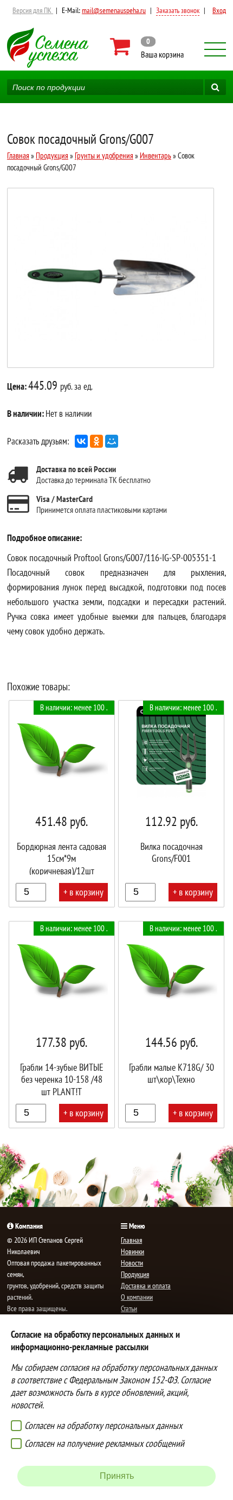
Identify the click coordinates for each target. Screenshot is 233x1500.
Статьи (129, 1308)
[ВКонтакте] (81, 441)
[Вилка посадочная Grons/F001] (171, 804)
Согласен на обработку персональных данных (103, 1425)
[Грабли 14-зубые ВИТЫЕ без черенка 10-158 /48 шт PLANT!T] (61, 1024)
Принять (117, 1475)
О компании (137, 1297)
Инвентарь (155, 155)
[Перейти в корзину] (148, 46)
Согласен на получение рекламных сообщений (104, 1443)
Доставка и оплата (146, 1286)
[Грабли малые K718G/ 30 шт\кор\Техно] (171, 1024)
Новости (132, 1263)
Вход (219, 10)
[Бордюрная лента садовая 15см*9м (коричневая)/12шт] (61, 804)
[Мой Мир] (111, 441)
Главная (18, 155)
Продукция (52, 155)
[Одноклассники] (96, 441)
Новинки (132, 1251)
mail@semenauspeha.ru (114, 10)
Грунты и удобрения (104, 155)
